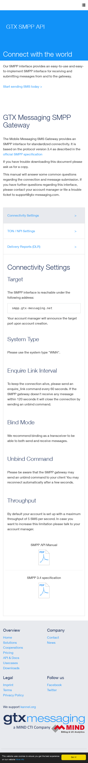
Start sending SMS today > (22, 86)
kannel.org (28, 707)
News (51, 642)
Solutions (10, 642)
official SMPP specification (22, 154)
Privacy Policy (13, 695)
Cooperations (13, 647)
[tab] (44, 215)
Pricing (8, 653)
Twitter (52, 690)
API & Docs (11, 658)
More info (20, 759)
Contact (53, 637)
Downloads (11, 668)
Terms (7, 690)
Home (7, 637)
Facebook (54, 685)
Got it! (73, 757)
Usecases (10, 663)
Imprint (8, 685)
